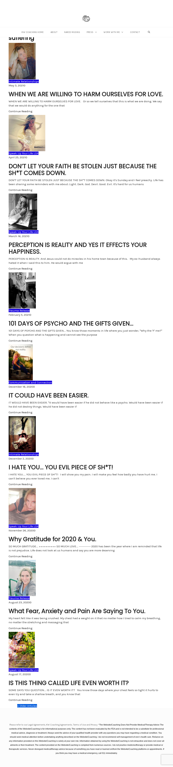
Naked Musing (72, 32)
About (54, 32)
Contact (135, 32)
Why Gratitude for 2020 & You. (52, 539)
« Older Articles (27, 705)
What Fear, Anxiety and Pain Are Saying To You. (77, 611)
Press (90, 32)
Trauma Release (19, 310)
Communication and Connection (30, 382)
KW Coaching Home (33, 32)
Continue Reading (20, 111)
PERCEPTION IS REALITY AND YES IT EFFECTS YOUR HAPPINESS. (78, 248)
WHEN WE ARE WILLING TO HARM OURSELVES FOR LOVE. (86, 94)
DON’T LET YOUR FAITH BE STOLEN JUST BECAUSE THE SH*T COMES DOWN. (83, 169)
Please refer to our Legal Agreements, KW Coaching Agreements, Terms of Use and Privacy (53, 724)
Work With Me (112, 32)
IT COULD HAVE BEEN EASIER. (49, 395)
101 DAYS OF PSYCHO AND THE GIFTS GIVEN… (71, 323)
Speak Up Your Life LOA (24, 153)
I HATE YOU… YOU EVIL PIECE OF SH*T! (61, 467)
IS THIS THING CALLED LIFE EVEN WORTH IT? (69, 683)
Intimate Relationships (24, 81)
